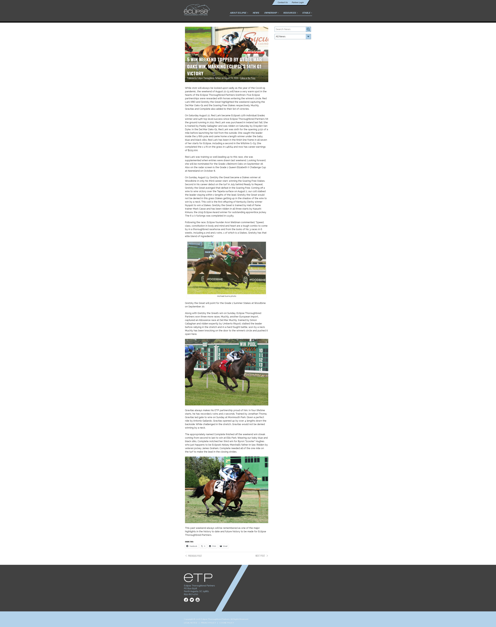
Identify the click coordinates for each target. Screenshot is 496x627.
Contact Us (283, 2)
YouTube (198, 600)
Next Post (260, 555)
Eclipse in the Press (247, 78)
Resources (289, 12)
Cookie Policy (226, 623)
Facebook (186, 600)
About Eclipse (238, 12)
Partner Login (298, 2)
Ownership (270, 12)
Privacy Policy (208, 623)
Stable (306, 12)
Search (308, 29)
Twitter (192, 600)
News (256, 12)
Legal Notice (190, 623)
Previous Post (195, 555)
